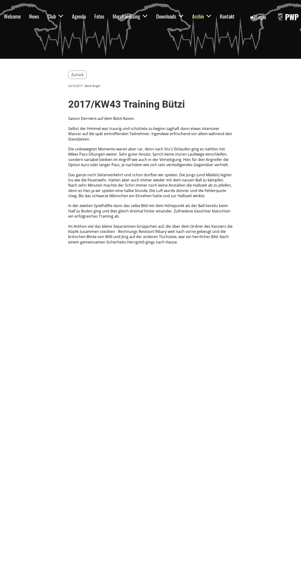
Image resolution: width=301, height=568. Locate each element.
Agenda (79, 16)
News (34, 16)
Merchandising (126, 16)
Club (52, 16)
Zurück (77, 74)
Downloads (166, 16)
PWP (292, 17)
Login (261, 17)
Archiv (198, 16)
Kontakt (227, 16)
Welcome (12, 16)
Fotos (99, 16)
